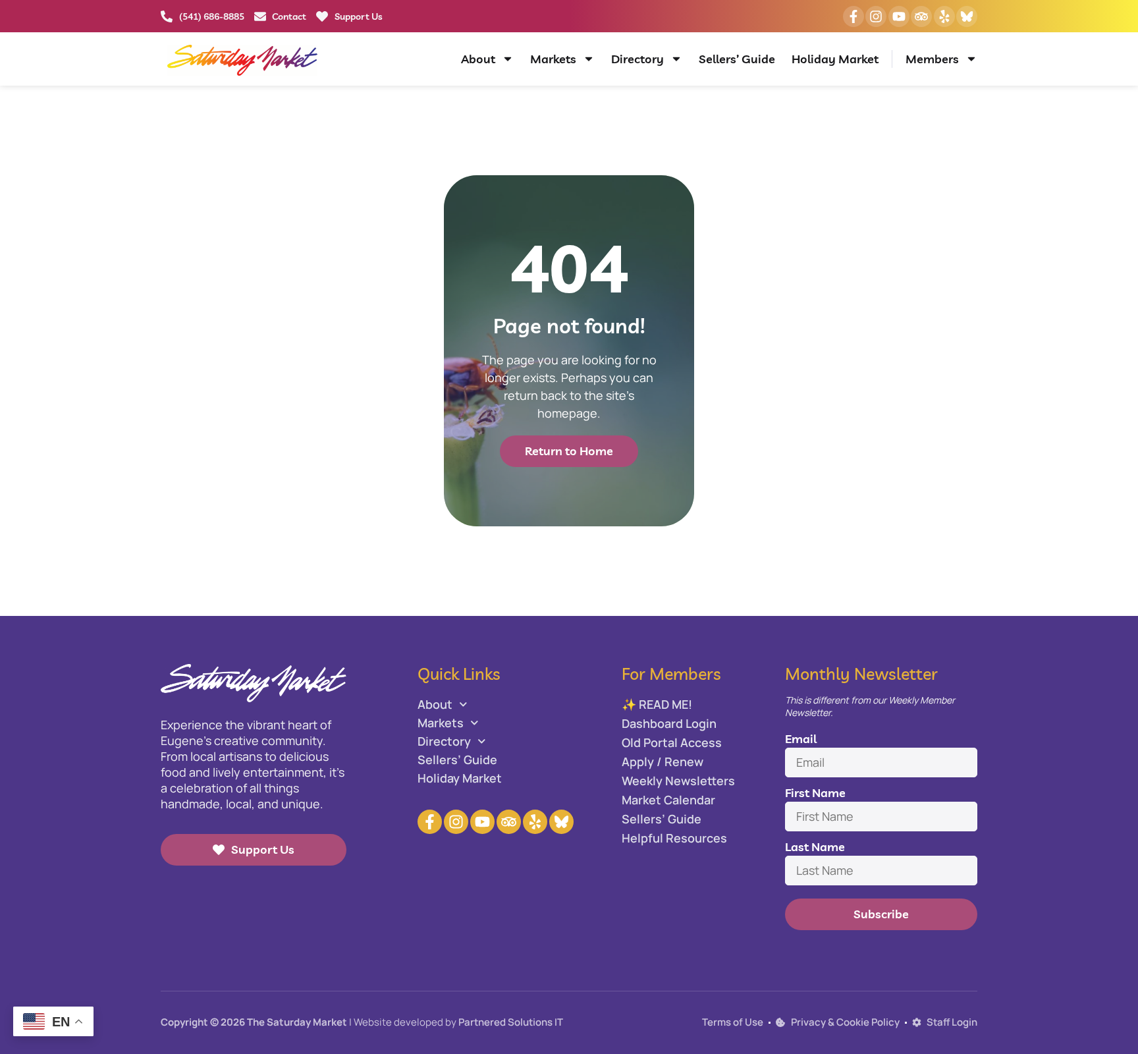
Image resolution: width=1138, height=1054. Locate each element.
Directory (637, 59)
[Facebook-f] (853, 16)
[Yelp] (944, 16)
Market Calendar (668, 799)
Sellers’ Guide (737, 59)
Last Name (815, 846)
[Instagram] (875, 16)
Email (801, 738)
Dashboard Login (669, 723)
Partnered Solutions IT (510, 1022)
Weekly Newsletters (678, 780)
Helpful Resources (674, 838)
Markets (553, 59)
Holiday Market (835, 59)
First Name (815, 792)
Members (932, 59)
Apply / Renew (662, 761)
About (478, 59)
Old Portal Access (672, 742)
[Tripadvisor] (921, 16)
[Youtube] (898, 16)
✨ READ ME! (657, 704)
